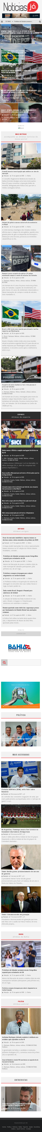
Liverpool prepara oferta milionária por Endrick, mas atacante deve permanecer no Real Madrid (20, 488)
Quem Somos (21, 1129)
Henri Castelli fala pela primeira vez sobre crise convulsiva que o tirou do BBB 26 (19, 1104)
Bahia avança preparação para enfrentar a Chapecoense (18, 513)
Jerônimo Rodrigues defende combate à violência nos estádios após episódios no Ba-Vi (20, 1038)
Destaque (6, 280)
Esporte (16, 458)
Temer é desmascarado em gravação (15, 914)
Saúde (31, 1127)
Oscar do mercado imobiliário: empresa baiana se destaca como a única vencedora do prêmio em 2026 (20, 538)
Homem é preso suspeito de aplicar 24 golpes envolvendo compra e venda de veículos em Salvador (19, 274)
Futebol (21, 458)
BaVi (5, 458)
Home (4, 1127)
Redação (6, 176)
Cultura (13, 1129)
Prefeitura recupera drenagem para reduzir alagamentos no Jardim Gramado (18, 574)
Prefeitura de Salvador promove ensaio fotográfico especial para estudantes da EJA (20, 557)
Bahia (29, 176)
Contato (28, 1129)
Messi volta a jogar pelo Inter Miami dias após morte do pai (19, 501)
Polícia (18, 280)
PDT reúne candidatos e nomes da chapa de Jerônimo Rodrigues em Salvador (19, 740)
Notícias (12, 280)
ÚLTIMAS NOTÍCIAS (7, 393)
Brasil (6, 336)
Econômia (37, 1127)
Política (9, 1127)
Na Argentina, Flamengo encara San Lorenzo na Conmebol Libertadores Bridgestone (20, 830)
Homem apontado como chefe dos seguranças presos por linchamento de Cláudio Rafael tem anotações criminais (21, 609)
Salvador (23, 392)
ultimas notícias (25, 280)
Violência (5, 1047)
